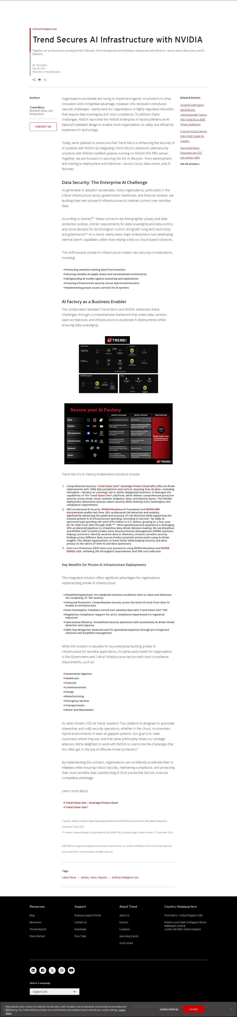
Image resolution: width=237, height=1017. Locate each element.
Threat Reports (38, 929)
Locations (124, 929)
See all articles (189, 164)
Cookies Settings (169, 1008)
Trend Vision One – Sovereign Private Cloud (91, 802)
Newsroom (35, 922)
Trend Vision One (100, 495)
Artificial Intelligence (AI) (125, 877)
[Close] (231, 1009)
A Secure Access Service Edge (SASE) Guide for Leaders (193, 136)
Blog (32, 915)
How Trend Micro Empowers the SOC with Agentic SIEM (191, 152)
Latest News (69, 877)
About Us (124, 915)
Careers (123, 922)
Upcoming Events (128, 936)
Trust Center (126, 943)
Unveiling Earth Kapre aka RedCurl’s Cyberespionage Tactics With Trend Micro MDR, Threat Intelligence (193, 114)
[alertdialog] (118, 1009)
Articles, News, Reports (94, 877)
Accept (194, 1008)
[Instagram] (61, 970)
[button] (43, 128)
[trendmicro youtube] (71, 970)
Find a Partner (37, 936)
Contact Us (43, 126)
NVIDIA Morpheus (112, 509)
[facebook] (42, 970)
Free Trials (80, 936)
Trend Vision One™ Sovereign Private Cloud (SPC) (126, 486)
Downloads (80, 929)
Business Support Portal (88, 915)
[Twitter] (52, 970)
